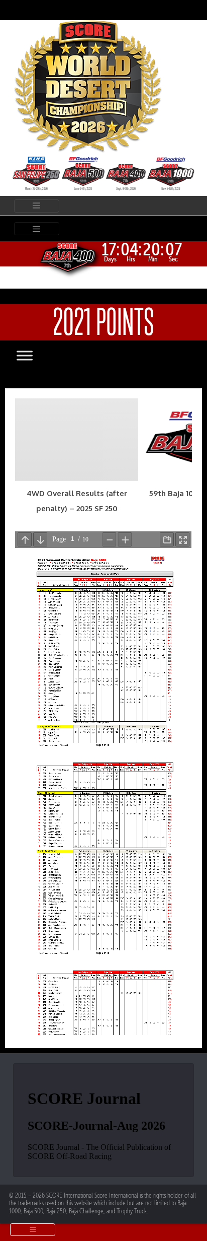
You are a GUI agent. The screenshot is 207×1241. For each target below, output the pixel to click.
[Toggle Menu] (35, 355)
